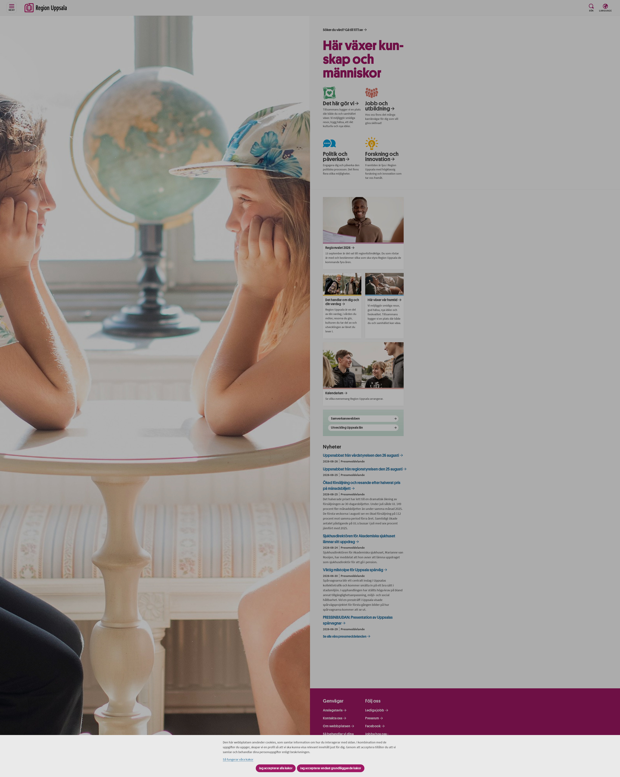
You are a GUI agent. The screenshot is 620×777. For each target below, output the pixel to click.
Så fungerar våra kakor (238, 759)
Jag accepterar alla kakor (276, 768)
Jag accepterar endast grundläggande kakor (330, 768)
